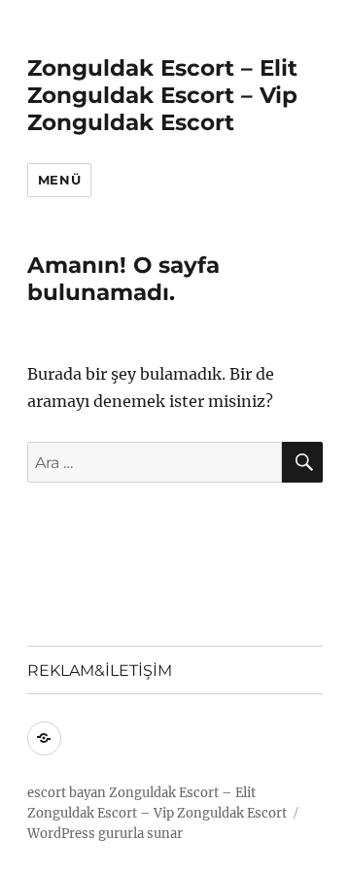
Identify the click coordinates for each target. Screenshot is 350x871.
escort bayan (66, 793)
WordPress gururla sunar (105, 833)
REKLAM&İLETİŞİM (99, 670)
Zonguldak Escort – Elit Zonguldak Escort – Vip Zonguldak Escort (162, 95)
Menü (59, 179)
